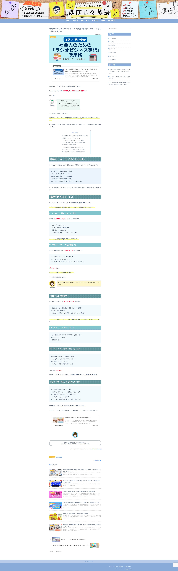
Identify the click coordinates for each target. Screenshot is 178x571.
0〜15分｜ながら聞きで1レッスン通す (74, 140)
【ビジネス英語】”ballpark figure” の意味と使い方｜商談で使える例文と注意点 (120, 83)
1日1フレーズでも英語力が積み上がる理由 (74, 149)
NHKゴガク (59, 457)
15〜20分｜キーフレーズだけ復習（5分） (75, 142)
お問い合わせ (128, 566)
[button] (130, 29)
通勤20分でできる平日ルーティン (72, 138)
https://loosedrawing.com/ (96, 449)
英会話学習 (53, 457)
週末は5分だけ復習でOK (70, 144)
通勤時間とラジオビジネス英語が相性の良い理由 (76, 135)
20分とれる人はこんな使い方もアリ (74, 147)
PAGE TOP (89, 561)
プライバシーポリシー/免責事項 (116, 566)
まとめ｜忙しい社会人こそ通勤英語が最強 (74, 151)
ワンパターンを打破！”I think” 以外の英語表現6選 (119, 77)
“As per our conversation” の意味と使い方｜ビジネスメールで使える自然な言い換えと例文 (120, 71)
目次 (73, 132)
